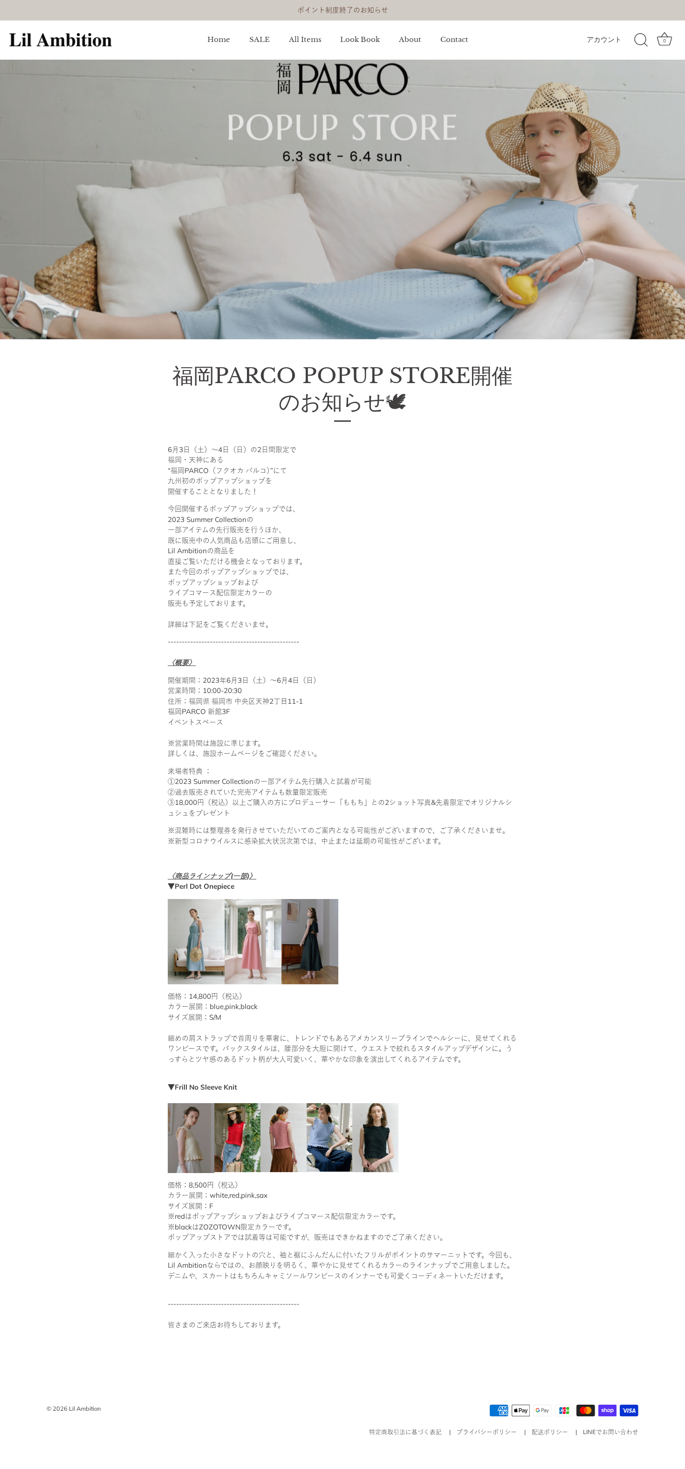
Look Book (360, 39)
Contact (454, 39)
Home (218, 39)
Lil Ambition (85, 1408)
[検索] (640, 40)
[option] (342, 199)
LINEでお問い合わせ (610, 1431)
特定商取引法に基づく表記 (405, 1431)
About (410, 39)
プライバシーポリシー (487, 1431)
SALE (259, 39)
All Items (305, 39)
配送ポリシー (550, 1431)
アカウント (604, 39)
